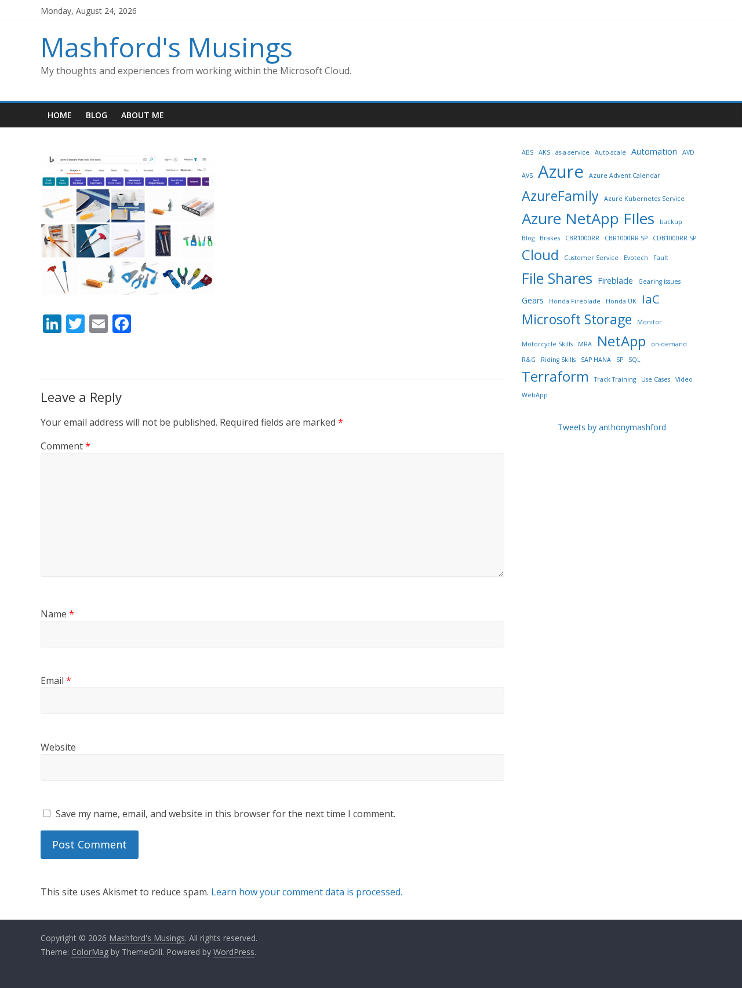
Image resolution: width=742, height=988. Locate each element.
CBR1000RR (582, 238)
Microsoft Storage (577, 319)
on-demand (669, 344)
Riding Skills (558, 360)
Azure (561, 171)
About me (142, 114)
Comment (65, 446)
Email (56, 680)
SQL (634, 360)
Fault (660, 258)
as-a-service (572, 152)
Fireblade (615, 280)
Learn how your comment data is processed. (306, 891)
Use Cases (655, 379)
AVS (527, 175)
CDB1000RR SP (674, 238)
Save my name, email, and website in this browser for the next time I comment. (225, 813)
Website (58, 747)
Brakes (550, 238)
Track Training (615, 379)
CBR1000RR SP (626, 238)
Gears (533, 300)
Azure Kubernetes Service (644, 199)
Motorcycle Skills (547, 344)
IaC (651, 299)
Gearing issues (659, 281)
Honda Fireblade (575, 301)
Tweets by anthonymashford (612, 427)
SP (619, 360)
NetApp (621, 340)
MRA (585, 344)
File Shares (557, 278)
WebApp (535, 395)
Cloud (540, 254)
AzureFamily (560, 195)
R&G (529, 360)
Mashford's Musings (167, 47)
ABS (527, 152)
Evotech (636, 258)
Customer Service (591, 258)
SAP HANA (596, 360)
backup (671, 222)
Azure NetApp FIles (588, 218)
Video (684, 379)
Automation (654, 151)
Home (60, 114)
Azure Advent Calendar (624, 175)
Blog (96, 114)
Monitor (649, 322)
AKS (544, 152)
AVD (688, 152)
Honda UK (621, 301)
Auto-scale (610, 152)
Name (57, 614)
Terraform (555, 376)
